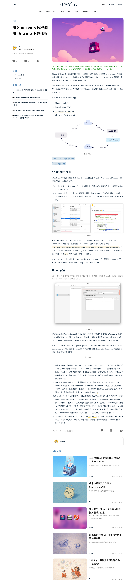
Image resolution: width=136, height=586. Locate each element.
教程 (48, 11)
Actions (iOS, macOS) (64, 111)
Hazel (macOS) (61, 103)
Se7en (21, 47)
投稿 (103, 4)
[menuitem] (103, 5)
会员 (55, 11)
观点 (69, 11)
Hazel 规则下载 (59, 164)
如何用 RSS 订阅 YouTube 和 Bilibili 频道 (29, 110)
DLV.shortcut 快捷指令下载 (63, 159)
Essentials (85, 11)
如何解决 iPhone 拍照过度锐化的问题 (27, 97)
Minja (91, 476)
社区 (95, 11)
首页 (41, 11)
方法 (62, 11)
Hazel (15, 54)
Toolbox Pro (93, 416)
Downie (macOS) (62, 107)
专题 (76, 11)
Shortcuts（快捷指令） (27, 54)
